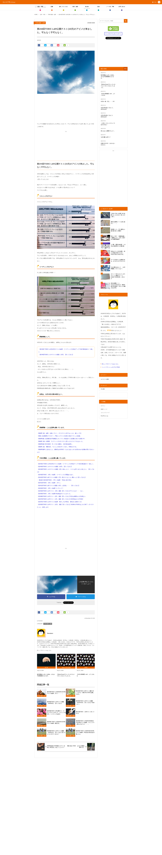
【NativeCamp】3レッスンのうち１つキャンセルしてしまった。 (66, 675)
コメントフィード (105, 412)
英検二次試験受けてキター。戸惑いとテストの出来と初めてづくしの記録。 (59, 436)
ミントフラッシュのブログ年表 (111, 367)
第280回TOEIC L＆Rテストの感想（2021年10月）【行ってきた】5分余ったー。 (85, 702)
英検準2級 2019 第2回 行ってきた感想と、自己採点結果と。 (55, 444)
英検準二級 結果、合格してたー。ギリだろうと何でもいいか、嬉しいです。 (60, 433)
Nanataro (40, 620)
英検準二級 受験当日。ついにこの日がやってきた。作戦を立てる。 (58, 446)
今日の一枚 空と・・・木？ (108, 101)
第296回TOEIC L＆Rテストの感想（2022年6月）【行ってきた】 (55, 702)
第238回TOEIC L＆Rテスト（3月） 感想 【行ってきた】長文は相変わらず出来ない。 (62, 496)
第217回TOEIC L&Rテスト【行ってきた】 (85, 712)
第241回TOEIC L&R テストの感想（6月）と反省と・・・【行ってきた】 (59, 485)
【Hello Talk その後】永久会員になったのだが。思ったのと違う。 (118, 215)
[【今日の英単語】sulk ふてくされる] (86, 660)
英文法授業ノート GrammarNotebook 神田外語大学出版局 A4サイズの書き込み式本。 (118, 286)
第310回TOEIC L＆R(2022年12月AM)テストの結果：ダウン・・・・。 (56, 692)
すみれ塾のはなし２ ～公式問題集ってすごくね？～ (118, 268)
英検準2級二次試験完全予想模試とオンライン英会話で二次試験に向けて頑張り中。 (62, 438)
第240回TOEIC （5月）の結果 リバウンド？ (50, 488)
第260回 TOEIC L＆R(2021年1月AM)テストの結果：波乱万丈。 (56, 722)
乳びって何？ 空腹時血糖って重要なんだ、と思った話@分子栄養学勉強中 (118, 238)
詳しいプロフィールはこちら (44, 650)
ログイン (103, 405)
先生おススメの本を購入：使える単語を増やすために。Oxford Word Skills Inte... (118, 253)
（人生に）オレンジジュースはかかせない (108, 124)
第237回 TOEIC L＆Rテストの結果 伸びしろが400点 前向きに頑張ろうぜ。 (60, 501)
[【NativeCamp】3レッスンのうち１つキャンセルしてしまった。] (66, 660)
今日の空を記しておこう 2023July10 (107, 116)
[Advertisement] (66, 108)
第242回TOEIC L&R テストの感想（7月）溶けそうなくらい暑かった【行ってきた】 (62, 477)
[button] (159, 2)
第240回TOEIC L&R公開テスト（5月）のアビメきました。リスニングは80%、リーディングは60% (56, 712)
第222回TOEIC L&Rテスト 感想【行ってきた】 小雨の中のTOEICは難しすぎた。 (85, 692)
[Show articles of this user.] (41, 632)
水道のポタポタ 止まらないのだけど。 (108, 144)
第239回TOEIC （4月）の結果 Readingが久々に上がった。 (55, 493)
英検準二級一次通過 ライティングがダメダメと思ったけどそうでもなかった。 (61, 441)
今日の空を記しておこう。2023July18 (107, 108)
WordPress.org (104, 416)
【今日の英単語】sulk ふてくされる (85, 675)
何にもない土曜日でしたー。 (108, 131)
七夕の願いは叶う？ (106, 137)
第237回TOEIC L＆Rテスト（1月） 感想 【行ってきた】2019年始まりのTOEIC (60, 499)
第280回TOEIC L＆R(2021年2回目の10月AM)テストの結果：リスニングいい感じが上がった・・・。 (85, 722)
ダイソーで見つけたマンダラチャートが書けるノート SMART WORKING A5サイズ (118, 276)
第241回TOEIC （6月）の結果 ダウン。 (50, 482)
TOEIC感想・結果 (40, 22)
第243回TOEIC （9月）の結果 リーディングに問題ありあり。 (56, 474)
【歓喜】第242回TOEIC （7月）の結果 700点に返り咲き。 (55, 480)
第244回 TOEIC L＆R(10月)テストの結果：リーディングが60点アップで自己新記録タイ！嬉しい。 (66, 464)
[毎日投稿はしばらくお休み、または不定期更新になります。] (46, 660)
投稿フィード (104, 409)
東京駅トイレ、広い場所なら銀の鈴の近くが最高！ (118, 230)
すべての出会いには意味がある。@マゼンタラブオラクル (118, 260)
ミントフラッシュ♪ (9, 2)
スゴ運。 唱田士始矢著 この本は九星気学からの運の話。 (118, 245)
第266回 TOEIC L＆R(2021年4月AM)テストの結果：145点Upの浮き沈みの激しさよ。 (85, 732)
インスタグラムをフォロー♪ (113, 33)
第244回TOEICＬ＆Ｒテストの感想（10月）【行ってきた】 (56, 354)
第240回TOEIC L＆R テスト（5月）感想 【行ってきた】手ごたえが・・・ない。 (61, 491)
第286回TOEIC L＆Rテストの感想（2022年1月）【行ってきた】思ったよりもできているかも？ (56, 732)
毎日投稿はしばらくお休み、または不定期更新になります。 (46, 675)
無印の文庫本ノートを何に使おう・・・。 (118, 222)
